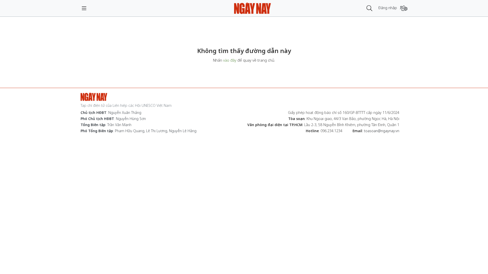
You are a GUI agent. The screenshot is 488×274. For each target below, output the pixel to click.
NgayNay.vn (252, 8)
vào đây (229, 60)
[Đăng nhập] (403, 8)
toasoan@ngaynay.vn (381, 130)
